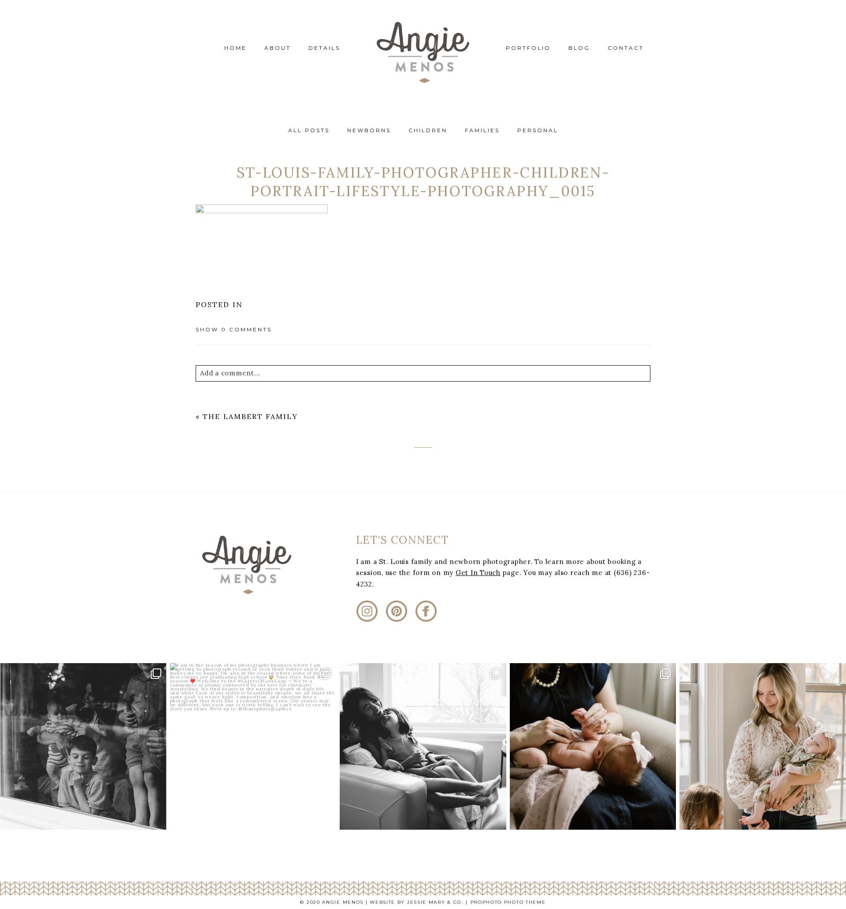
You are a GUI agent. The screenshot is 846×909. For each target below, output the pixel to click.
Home (235, 48)
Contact (626, 48)
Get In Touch (478, 572)
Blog (579, 48)
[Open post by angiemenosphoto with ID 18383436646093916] (253, 746)
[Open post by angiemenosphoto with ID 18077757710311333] (83, 746)
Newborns (369, 130)
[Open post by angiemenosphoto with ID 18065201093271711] (423, 746)
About (277, 48)
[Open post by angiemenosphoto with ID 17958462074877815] (762, 746)
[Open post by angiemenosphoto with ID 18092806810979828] (593, 746)
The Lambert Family (250, 416)
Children (427, 130)
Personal (537, 130)
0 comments (234, 329)
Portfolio (528, 48)
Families (482, 130)
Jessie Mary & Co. (435, 902)
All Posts (309, 130)
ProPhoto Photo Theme (508, 902)
